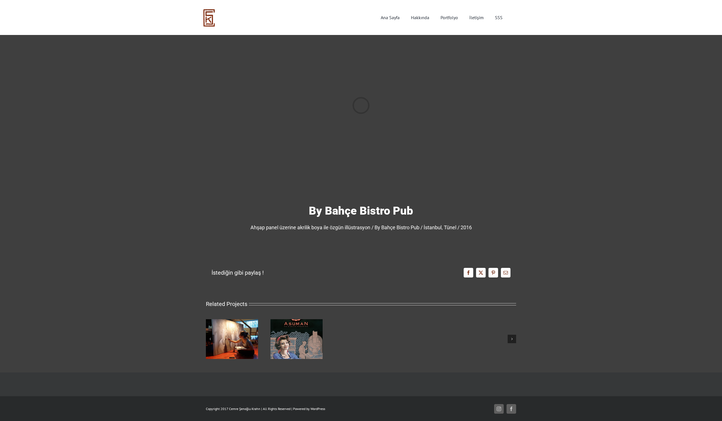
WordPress (318, 409)
